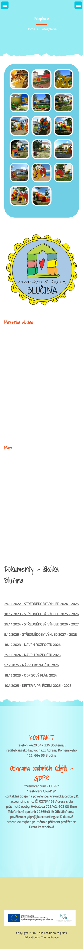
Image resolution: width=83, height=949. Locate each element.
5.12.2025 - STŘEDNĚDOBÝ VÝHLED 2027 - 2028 (40, 634)
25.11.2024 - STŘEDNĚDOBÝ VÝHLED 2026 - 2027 (41, 624)
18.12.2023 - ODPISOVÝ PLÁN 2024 (30, 675)
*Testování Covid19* (41, 791)
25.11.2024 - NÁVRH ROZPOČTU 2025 (32, 654)
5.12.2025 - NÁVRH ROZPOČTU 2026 (31, 665)
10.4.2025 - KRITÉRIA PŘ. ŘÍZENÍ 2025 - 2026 (38, 685)
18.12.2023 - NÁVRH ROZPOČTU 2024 (32, 644)
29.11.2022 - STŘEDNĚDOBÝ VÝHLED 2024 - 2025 (41, 603)
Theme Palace (50, 937)
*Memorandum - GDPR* (41, 785)
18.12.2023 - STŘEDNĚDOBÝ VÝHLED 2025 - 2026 (41, 613)
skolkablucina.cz (49, 932)
